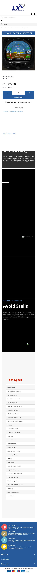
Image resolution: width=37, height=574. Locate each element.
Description (18, 108)
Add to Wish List (11, 102)
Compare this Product (25, 102)
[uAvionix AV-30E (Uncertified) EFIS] (18, 54)
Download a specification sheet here (13, 111)
